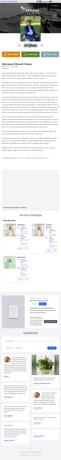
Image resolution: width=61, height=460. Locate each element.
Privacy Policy (26, 453)
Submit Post (52, 348)
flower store (45, 158)
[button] (10, 228)
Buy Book (42, 304)
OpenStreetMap (32, 455)
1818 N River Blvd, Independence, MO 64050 (24, 273)
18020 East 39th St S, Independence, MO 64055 (24, 242)
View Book (34, 304)
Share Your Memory (50, 321)
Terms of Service (35, 453)
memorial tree (21, 158)
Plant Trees (26, 248)
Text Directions (20, 248)
